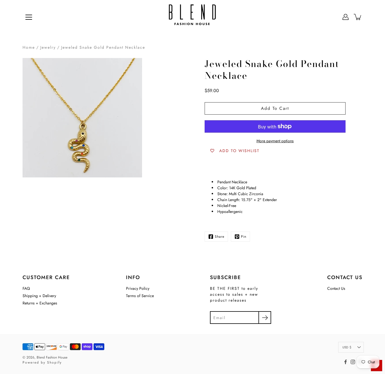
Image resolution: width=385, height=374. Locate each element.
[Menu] (29, 17)
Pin (243, 236)
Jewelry (48, 47)
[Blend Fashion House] (192, 17)
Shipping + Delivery (39, 296)
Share (219, 236)
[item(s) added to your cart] (357, 16)
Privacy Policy (137, 288)
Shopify (54, 362)
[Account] (345, 16)
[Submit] (264, 317)
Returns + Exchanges (40, 303)
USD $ (346, 347)
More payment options (275, 141)
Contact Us (336, 288)
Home (29, 47)
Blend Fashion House (52, 357)
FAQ (26, 288)
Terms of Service (140, 296)
